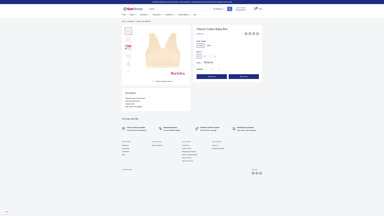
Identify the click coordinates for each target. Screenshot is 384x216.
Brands (132, 15)
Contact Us (185, 145)
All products (130, 21)
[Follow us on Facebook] (253, 173)
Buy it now (244, 76)
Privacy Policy (186, 158)
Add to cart (212, 76)
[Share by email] (257, 33)
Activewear (156, 15)
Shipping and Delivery (189, 151)
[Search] (229, 9)
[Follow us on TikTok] (260, 173)
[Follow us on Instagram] (256, 173)
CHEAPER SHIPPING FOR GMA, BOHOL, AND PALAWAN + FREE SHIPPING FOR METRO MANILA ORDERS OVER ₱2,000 (192, 2)
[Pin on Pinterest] (249, 33)
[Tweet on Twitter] (253, 33)
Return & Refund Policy (189, 155)
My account (240, 10)
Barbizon (200, 34)
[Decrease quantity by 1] (206, 69)
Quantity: (200, 69)
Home (124, 15)
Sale (194, 15)
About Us (215, 145)
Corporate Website (218, 148)
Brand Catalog (183, 15)
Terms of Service (187, 161)
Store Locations (157, 145)
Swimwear (143, 15)
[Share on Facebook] (246, 33)
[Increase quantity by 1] (219, 69)
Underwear (169, 15)
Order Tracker (186, 148)
